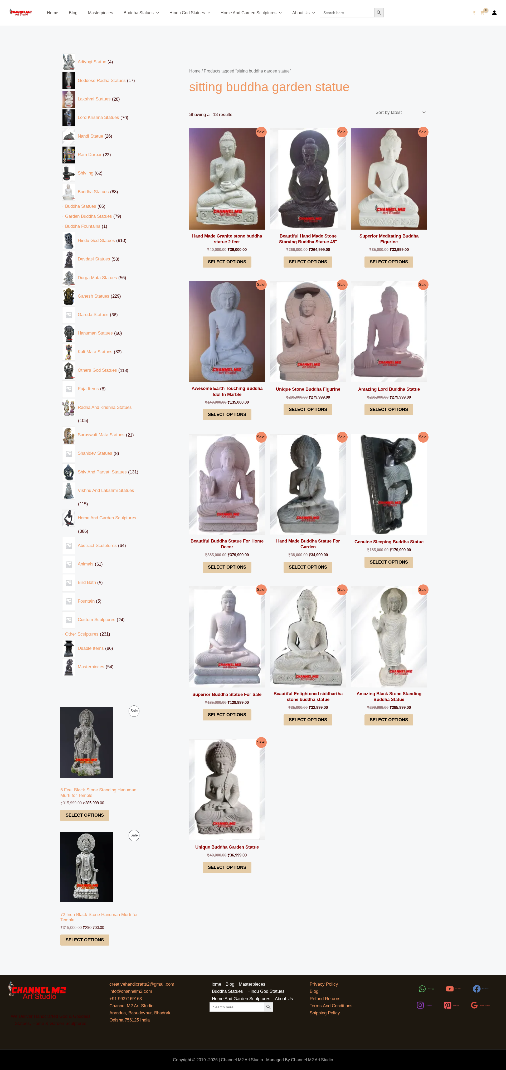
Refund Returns (325, 998)
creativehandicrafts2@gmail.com (141, 984)
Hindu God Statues (187, 13)
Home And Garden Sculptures (248, 13)
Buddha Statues (139, 13)
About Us (301, 13)
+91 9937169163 (125, 998)
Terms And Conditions (331, 1005)
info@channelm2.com (130, 991)
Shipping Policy (325, 1012)
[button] (156, 13)
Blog (73, 13)
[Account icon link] (494, 12)
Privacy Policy (324, 984)
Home (52, 13)
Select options (85, 815)
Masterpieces (100, 13)
